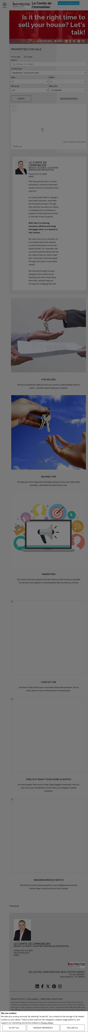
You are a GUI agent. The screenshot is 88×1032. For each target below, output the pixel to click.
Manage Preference (43, 1028)
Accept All (14, 1028)
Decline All (72, 1028)
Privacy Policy (47, 1023)
